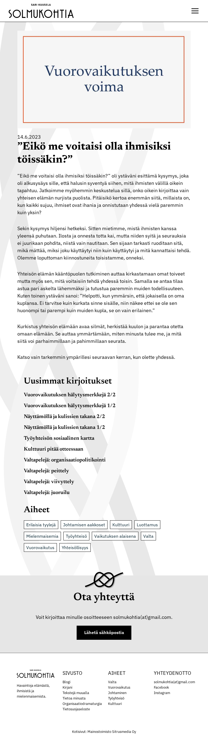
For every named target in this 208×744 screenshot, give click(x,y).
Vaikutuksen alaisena (115, 536)
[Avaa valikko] (195, 11)
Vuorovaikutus (40, 547)
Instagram (162, 692)
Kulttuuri (120, 524)
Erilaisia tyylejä (41, 524)
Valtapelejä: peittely (46, 471)
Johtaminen (117, 692)
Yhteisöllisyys (75, 547)
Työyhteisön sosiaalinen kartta (59, 438)
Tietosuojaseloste (76, 709)
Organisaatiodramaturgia (82, 703)
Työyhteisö (76, 536)
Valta (148, 536)
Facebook (161, 687)
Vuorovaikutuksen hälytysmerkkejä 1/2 (70, 406)
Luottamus (147, 524)
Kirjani (67, 687)
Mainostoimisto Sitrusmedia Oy (111, 731)
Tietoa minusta (74, 698)
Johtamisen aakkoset (84, 524)
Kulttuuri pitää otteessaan (53, 449)
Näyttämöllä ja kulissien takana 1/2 (64, 427)
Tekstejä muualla (76, 692)
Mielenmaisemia (42, 536)
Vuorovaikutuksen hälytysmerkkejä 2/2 (70, 395)
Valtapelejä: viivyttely (49, 482)
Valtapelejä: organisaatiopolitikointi (65, 460)
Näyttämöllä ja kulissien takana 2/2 (64, 416)
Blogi (66, 681)
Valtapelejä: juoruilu (47, 492)
